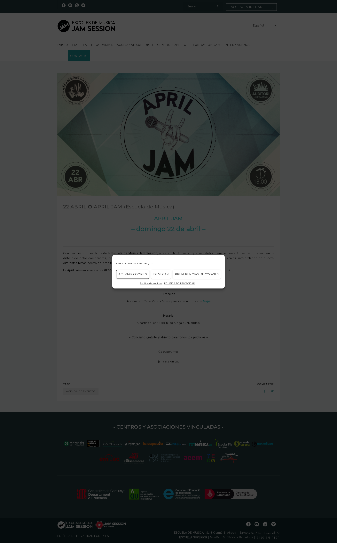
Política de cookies (151, 283)
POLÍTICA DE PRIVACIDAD (179, 283)
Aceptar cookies (132, 274)
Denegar (161, 274)
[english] (149, 263)
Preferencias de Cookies (197, 274)
